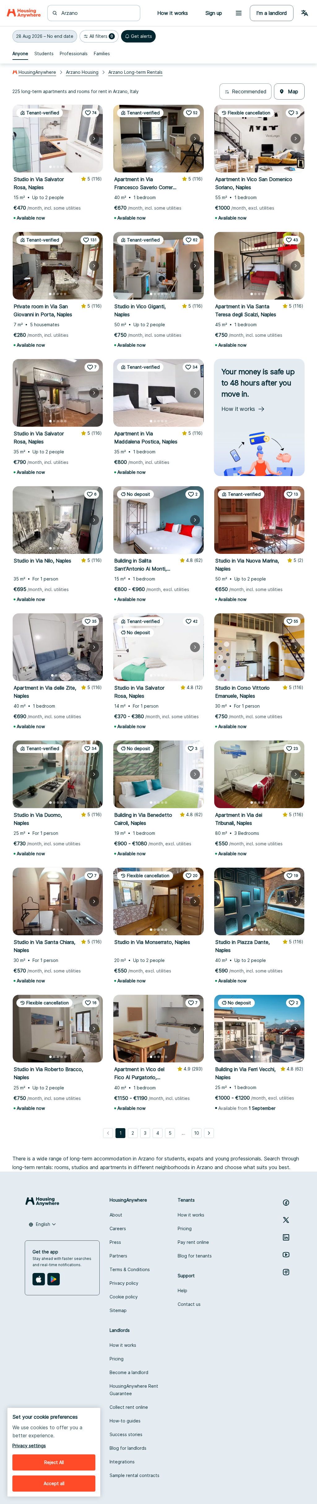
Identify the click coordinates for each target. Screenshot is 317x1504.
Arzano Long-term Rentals (135, 72)
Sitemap (118, 1310)
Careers (118, 1228)
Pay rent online (193, 1242)
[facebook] (286, 1202)
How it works (191, 1214)
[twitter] (286, 1220)
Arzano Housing (82, 72)
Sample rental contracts (134, 1475)
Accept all (54, 1483)
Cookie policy (124, 1296)
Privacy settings (29, 1445)
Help (182, 1290)
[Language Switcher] (304, 13)
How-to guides (125, 1420)
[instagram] (286, 1272)
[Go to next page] (209, 1133)
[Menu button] (238, 13)
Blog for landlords (128, 1448)
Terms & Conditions (130, 1269)
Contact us (189, 1304)
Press (115, 1242)
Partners (118, 1255)
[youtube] (286, 1254)
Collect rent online (129, 1407)
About (116, 1214)
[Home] (23, 13)
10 (196, 1133)
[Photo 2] (54, 167)
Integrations (122, 1461)
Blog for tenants (195, 1255)
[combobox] (97, 13)
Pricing (185, 1228)
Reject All (54, 1462)
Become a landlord (129, 1372)
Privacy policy (124, 1283)
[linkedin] (286, 1237)
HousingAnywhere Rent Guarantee (134, 1389)
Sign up (213, 13)
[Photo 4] (61, 167)
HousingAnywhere (37, 72)
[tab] (20, 53)
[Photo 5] (65, 167)
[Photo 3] (58, 167)
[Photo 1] (50, 167)
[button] (44, 36)
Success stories (126, 1434)
